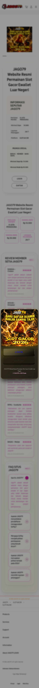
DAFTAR (19, 360)
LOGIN (19, 352)
